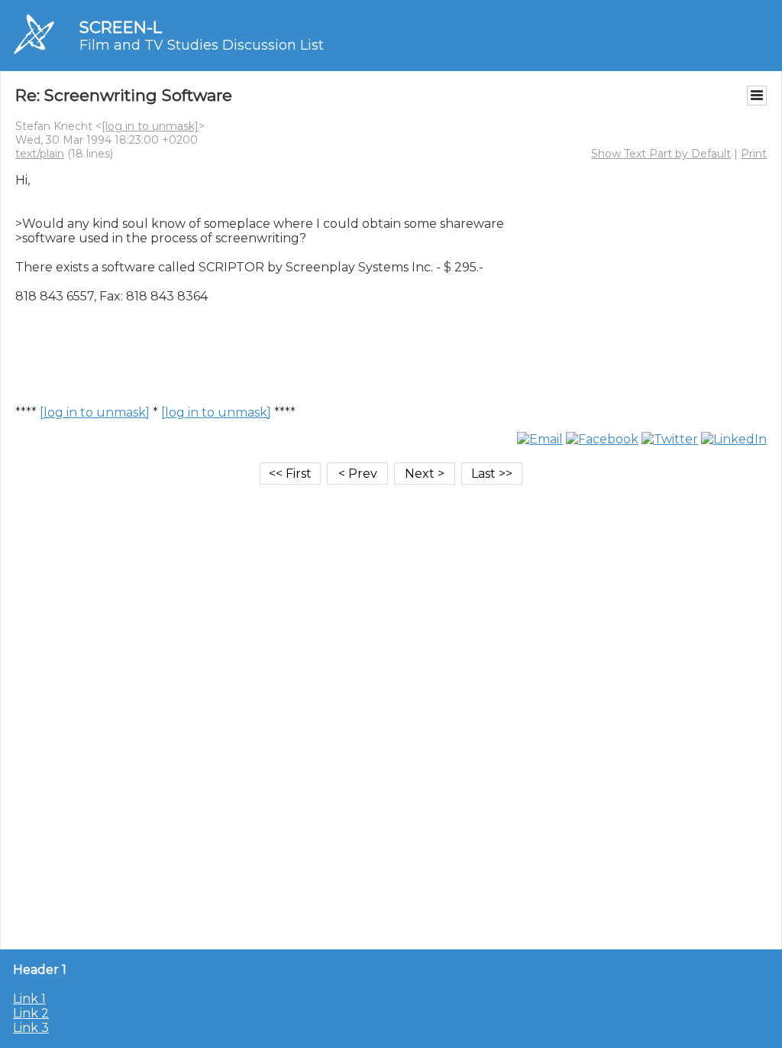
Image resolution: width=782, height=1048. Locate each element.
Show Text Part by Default (661, 154)
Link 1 (29, 998)
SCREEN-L (120, 27)
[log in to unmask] (150, 126)
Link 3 (31, 1027)
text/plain (39, 154)
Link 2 (31, 1013)
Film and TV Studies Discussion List (201, 45)
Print (754, 154)
